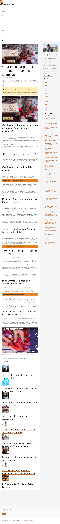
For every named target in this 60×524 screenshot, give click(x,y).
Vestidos (46, 110)
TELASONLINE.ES (7, 5)
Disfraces (3, 15)
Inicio (3, 7)
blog (45, 80)
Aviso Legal (6, 510)
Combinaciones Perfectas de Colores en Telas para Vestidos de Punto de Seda (51, 124)
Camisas (3, 11)
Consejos (46, 85)
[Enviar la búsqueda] (44, 75)
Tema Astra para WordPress (29, 520)
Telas (3, 30)
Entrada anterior (3, 491)
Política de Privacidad (7, 509)
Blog (4, 514)
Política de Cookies (7, 511)
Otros (46, 98)
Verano (46, 109)
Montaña (46, 96)
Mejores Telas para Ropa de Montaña (51, 230)
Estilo (3, 19)
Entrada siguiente (3, 493)
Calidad (46, 82)
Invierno (46, 91)
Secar (46, 104)
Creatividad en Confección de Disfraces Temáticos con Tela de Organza (50, 237)
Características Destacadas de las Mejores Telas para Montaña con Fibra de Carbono (51, 187)
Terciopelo (47, 107)
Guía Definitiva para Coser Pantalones (51, 234)
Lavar (46, 93)
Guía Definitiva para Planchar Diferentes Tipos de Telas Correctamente (50, 149)
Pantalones (4, 22)
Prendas (46, 102)
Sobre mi (3, 34)
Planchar (3, 26)
